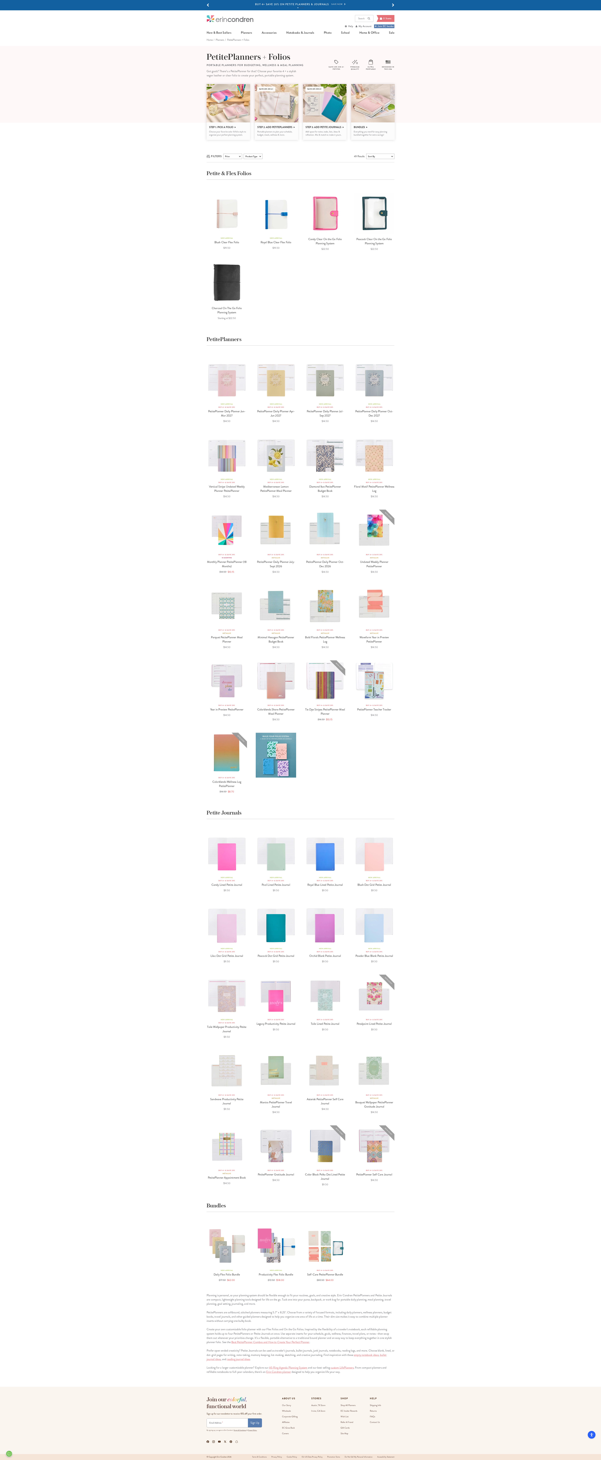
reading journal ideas (238, 1359)
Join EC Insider (386, 26)
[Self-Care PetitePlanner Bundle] (325, 1245)
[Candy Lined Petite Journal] (227, 853)
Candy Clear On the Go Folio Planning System (325, 241)
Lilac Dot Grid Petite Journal (227, 956)
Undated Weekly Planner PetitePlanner (374, 564)
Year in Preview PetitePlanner (226, 709)
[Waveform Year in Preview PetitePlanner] (374, 605)
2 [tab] (299, 7)
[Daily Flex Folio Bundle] (227, 1245)
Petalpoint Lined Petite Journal (374, 1024)
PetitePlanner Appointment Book (227, 1178)
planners (246, 33)
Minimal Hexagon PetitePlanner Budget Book (276, 639)
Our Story (286, 1405)
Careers (285, 1433)
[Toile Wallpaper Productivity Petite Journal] (227, 995)
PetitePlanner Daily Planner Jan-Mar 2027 (226, 413)
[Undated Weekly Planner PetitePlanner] (374, 530)
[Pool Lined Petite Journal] (276, 853)
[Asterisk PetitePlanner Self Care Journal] (325, 1070)
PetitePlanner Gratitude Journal (276, 1174)
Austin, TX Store (318, 1405)
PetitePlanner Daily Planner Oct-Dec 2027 (374, 413)
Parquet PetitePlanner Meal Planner (227, 639)
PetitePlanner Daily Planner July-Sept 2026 (276, 564)
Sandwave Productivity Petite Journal (226, 1101)
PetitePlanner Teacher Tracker (374, 709)
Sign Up (254, 1423)
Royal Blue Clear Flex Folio (276, 242)
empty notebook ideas (366, 1355)
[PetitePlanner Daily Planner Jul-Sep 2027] (325, 379)
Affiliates (286, 1422)
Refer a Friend (347, 1422)
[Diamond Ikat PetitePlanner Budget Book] (325, 454)
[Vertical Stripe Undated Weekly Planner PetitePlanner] (227, 454)
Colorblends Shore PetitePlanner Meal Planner (276, 711)
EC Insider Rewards (349, 1410)
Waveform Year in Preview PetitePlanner (374, 639)
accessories (269, 33)
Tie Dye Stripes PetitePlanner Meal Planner (325, 711)
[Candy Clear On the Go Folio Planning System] (325, 213)
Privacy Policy (276, 1457)
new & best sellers (219, 33)
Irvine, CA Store (318, 1410)
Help (350, 26)
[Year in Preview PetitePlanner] (227, 680)
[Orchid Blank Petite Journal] (325, 924)
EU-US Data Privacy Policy (312, 1457)
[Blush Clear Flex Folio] (227, 213)
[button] (208, 5)
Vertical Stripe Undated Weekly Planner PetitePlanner (227, 489)
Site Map (344, 1433)
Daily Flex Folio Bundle (227, 1274)
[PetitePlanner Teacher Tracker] (374, 680)
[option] (300, 4)
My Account (365, 26)
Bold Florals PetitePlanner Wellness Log (325, 639)
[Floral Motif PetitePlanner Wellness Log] (374, 454)
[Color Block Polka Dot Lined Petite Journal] (325, 1145)
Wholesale (286, 1410)
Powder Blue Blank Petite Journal (374, 956)
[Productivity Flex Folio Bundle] (276, 1245)
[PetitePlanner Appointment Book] (227, 1145)
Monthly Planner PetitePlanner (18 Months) (227, 564)
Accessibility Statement (385, 1457)
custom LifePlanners (342, 1368)
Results (359, 156)
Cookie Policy (292, 1457)
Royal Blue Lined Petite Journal (325, 885)
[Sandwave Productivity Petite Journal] (227, 1070)
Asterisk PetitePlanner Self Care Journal (325, 1101)
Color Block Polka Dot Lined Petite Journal (325, 1176)
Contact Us (375, 1422)
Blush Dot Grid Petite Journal (374, 885)
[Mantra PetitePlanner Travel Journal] (276, 1070)
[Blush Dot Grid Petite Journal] (374, 853)
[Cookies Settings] (9, 1454)
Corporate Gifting (290, 1416)
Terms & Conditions (240, 1430)
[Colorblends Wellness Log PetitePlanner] (227, 753)
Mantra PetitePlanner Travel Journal (276, 1104)
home (210, 40)
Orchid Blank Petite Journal (325, 956)
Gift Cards (345, 1427)
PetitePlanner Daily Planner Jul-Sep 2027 (325, 413)
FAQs (372, 1416)
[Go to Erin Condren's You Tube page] (219, 1441)
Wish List (345, 1416)
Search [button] (361, 18)
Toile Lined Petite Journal (325, 1024)
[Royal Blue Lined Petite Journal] (325, 853)
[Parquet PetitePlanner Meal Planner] (227, 605)
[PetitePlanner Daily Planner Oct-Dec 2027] (374, 379)
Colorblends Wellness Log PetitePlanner (226, 784)
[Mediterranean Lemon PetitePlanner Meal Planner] (276, 454)
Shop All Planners (348, 1405)
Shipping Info (375, 1405)
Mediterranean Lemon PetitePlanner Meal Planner (276, 489)
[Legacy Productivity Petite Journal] (276, 995)
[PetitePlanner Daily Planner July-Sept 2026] (276, 530)
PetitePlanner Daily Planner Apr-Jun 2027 (276, 413)
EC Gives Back (288, 1427)
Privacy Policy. (252, 1430)
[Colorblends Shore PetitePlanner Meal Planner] (276, 680)
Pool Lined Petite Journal (276, 885)
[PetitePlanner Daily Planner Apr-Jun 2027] (276, 379)
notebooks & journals (300, 33)
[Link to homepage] (230, 18)
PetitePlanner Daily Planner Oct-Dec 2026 (325, 564)
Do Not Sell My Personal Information (358, 1457)
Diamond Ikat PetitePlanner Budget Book (325, 489)
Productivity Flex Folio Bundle (276, 1274)
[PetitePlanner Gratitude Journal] (276, 1145)
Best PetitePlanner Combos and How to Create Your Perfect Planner (270, 1342)
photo (327, 33)
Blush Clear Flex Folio (226, 242)
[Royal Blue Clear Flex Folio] (276, 213)
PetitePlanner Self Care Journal (374, 1174)
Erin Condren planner (278, 1372)
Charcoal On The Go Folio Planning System (227, 310)
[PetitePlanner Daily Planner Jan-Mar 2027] (227, 379)
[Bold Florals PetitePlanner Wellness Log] (325, 605)
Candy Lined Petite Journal (226, 885)
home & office (369, 33)
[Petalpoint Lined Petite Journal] (374, 995)
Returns (373, 1410)
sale (391, 33)
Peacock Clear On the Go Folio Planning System (374, 241)
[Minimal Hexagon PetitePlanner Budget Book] (276, 605)
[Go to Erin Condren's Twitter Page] (225, 1441)
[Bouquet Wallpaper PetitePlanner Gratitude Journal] (374, 1070)
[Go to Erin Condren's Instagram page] (213, 1441)
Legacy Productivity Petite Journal (276, 1024)
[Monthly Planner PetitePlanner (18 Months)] (227, 530)
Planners (220, 40)
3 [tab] (301, 7)
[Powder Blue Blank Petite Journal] (374, 924)
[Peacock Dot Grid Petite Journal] (276, 924)
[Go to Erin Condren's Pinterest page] (231, 1441)
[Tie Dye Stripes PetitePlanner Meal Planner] (325, 680)
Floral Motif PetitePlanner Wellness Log (374, 489)
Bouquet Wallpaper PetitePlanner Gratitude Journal (374, 1104)
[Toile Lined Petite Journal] (325, 995)
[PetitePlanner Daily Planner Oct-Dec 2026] (325, 530)
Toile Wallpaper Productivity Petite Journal (226, 1029)
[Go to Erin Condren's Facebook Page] (208, 1441)
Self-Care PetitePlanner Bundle (325, 1274)
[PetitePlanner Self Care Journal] (374, 1145)
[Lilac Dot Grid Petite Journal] (227, 924)
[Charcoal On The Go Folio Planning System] (227, 282)
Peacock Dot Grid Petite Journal (276, 956)
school (345, 33)
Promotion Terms (333, 1457)
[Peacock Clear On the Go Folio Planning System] (374, 213)
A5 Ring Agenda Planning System (288, 1368)
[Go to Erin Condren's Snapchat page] (236, 1441)
